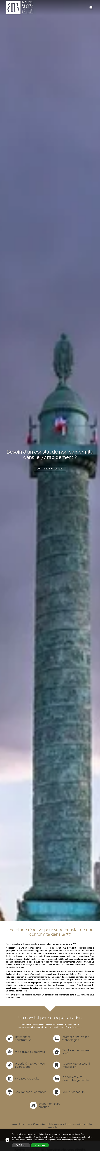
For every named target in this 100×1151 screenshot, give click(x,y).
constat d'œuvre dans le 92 (23, 1124)
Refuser (22, 1145)
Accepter (41, 1145)
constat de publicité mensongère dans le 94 (55, 1124)
